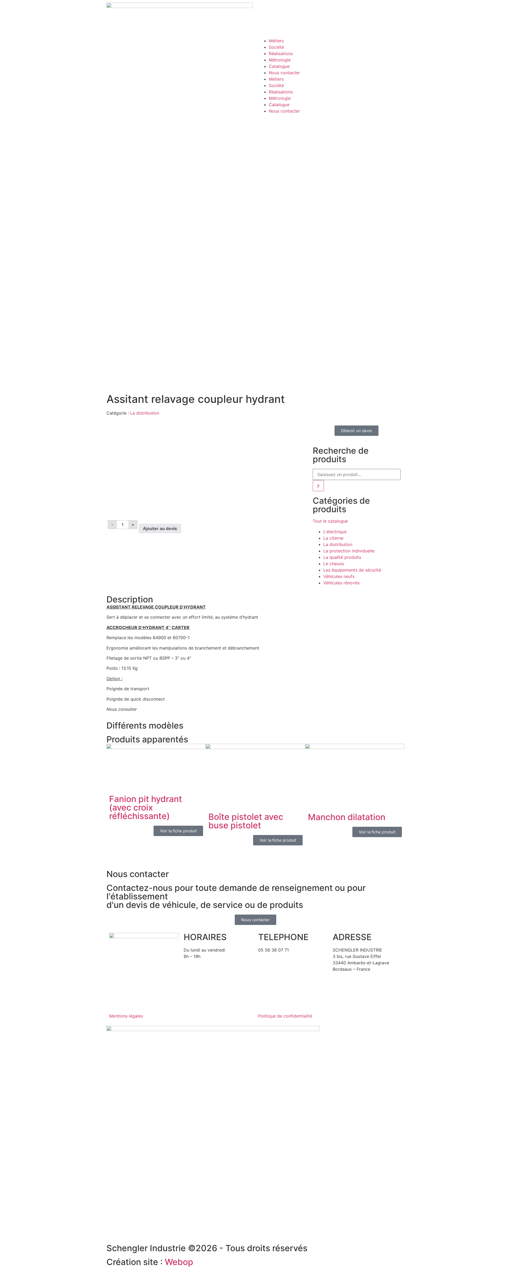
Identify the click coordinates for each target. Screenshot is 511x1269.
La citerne (333, 538)
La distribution (144, 413)
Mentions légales (126, 1016)
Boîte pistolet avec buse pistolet (245, 821)
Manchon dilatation (346, 817)
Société (276, 47)
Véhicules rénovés (341, 582)
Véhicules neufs (339, 576)
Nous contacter (284, 72)
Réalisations (281, 53)
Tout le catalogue (330, 521)
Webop (179, 1262)
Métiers (276, 40)
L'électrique (335, 531)
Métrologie (280, 60)
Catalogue (279, 66)
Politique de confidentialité (285, 1016)
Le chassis (333, 563)
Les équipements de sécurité (352, 570)
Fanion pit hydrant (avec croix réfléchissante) (145, 807)
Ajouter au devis (160, 528)
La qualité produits (342, 557)
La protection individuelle (348, 550)
